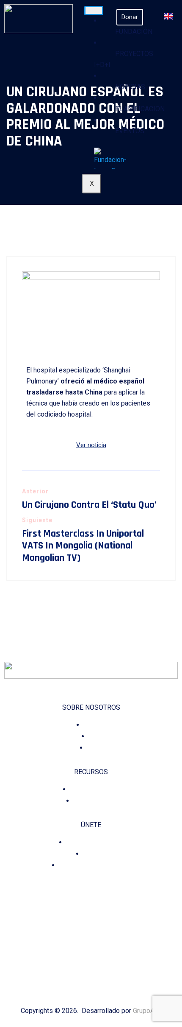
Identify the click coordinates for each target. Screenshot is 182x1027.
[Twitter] (85, 964)
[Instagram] (73, 964)
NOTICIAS (130, 87)
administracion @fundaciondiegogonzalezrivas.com (91, 907)
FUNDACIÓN (133, 32)
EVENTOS (129, 131)
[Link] (121, 964)
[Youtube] (109, 964)
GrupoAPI (147, 1011)
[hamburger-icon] (93, 10)
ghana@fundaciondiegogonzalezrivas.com (91, 926)
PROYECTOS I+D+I (123, 59)
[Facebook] (62, 964)
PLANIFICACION (140, 109)
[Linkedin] (97, 964)
